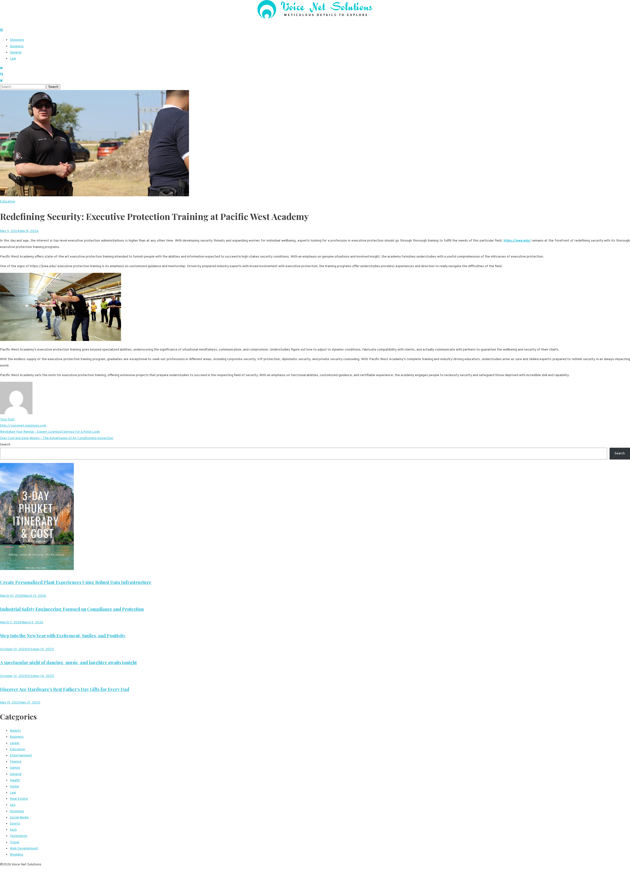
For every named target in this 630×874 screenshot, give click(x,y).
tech (13, 830)
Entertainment (21, 755)
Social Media (19, 817)
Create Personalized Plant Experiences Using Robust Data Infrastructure (75, 582)
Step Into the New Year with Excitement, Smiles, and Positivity (63, 636)
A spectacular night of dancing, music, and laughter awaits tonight (68, 662)
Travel (14, 842)
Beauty (15, 731)
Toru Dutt (7, 419)
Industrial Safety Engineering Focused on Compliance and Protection (72, 609)
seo (13, 805)
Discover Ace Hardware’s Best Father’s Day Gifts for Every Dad (64, 689)
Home (14, 786)
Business (17, 46)
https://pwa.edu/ (517, 241)
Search (5, 445)
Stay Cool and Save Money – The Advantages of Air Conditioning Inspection (56, 438)
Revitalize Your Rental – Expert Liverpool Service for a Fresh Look (50, 432)
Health (15, 780)
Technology (18, 836)
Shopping (17, 40)
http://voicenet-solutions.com (23, 426)
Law (13, 59)
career (15, 743)
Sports (15, 824)
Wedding (16, 855)
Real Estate (19, 799)
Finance (15, 762)
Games (15, 768)
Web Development (24, 848)
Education (7, 201)
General (15, 52)
